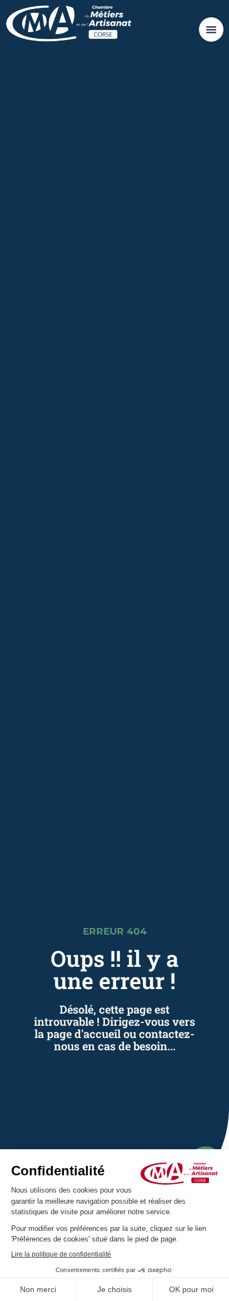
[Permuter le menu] (211, 29)
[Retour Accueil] (69, 24)
